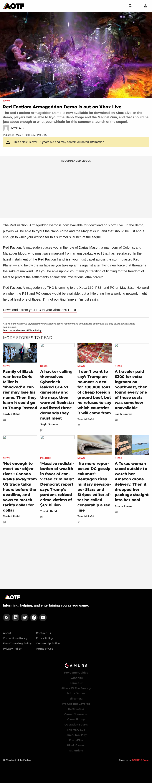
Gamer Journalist (76, 714)
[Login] (145, 6)
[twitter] (25, 617)
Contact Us (43, 633)
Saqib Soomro (49, 424)
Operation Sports (76, 724)
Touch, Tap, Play (76, 735)
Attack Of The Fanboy (76, 688)
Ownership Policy (48, 643)
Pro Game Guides (76, 672)
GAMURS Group (140, 760)
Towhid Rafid (11, 413)
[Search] (130, 6)
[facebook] (34, 617)
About (7, 633)
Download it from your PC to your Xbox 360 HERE (40, 310)
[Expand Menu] (138, 6)
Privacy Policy (12, 648)
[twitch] (15, 617)
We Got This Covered (76, 703)
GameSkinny (76, 719)
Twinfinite (76, 677)
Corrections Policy (15, 638)
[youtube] (43, 617)
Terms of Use (44, 648)
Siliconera (76, 698)
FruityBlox (76, 740)
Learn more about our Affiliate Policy (22, 330)
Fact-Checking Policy (17, 643)
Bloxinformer (76, 745)
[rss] (6, 617)
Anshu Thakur (124, 505)
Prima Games (76, 693)
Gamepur (76, 683)
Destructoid (76, 709)
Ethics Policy (44, 638)
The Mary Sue (76, 729)
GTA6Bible (76, 750)
